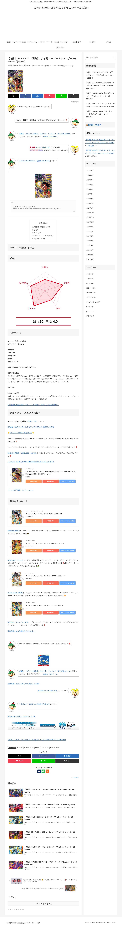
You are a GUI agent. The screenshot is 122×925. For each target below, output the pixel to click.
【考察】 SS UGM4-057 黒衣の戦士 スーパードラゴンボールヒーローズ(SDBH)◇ (100, 96)
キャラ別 (43, 134)
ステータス (37, 233)
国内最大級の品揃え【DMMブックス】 (22, 716)
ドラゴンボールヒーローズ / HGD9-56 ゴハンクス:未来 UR (44, 605)
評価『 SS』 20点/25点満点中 (44, 235)
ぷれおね (90, 146)
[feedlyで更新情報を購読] (43, 771)
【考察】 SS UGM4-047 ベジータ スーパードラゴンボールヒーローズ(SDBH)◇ (100, 114)
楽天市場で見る (50, 481)
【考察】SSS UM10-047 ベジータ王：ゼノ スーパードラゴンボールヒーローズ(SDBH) (100, 75)
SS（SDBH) (12, 747)
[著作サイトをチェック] (39, 771)
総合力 (36, 230)
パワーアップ (37, 427)
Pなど (29, 427)
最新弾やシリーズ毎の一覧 (47, 690)
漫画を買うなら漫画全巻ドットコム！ (21, 631)
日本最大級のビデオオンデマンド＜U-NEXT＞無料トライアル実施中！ (33, 405)
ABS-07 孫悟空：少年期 (42, 227)
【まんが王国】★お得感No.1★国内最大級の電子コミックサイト (31, 462)
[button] (73, 96)
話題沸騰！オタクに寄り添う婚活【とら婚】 (24, 684)
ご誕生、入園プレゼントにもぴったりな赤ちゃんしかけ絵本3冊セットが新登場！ (37, 740)
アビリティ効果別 (31, 134)
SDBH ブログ (94, 125)
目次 (40, 223)
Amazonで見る (33, 481)
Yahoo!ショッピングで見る (67, 481)
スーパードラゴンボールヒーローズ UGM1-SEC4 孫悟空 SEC (45, 576)
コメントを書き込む (43, 903)
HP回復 (10, 427)
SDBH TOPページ (50, 136)
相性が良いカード (39, 238)
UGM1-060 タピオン (29, 453)
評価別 (21, 134)
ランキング (52, 134)
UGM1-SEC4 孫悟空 (15, 593)
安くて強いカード (64, 134)
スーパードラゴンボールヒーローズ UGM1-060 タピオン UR (45, 543)
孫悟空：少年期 (48, 427)
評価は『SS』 (33, 421)
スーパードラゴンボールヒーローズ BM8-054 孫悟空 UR (44, 514)
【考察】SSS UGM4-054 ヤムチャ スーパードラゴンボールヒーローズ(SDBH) (100, 105)
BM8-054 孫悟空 (13, 453)
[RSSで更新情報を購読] (47, 771)
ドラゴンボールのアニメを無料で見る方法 (34, 161)
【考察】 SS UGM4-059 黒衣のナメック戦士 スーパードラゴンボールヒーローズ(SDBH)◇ (100, 85)
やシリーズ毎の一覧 (40, 147)
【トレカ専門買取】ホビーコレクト (20, 490)
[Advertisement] (61, 26)
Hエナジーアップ (20, 427)
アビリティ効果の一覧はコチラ (21, 433)
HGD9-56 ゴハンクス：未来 (18, 622)
